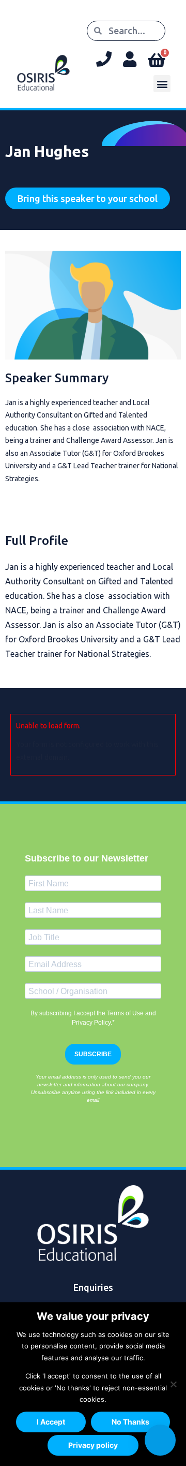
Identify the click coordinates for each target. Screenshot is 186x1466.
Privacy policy (93, 1445)
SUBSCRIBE (93, 1054)
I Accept (51, 1421)
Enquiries (93, 1287)
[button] (162, 83)
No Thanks (130, 1421)
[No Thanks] (173, 1384)
